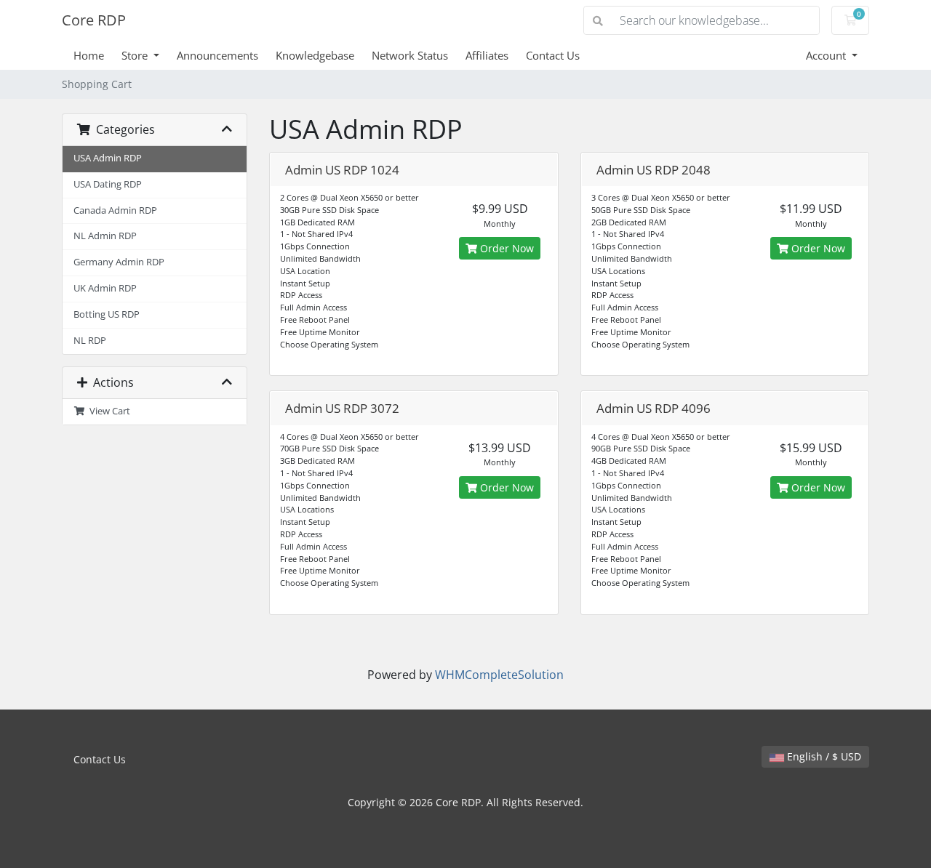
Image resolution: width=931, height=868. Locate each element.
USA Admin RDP (107, 158)
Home (88, 55)
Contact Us (553, 55)
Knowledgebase (315, 55)
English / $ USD (822, 756)
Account (827, 55)
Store (136, 55)
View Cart (107, 411)
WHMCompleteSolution (499, 675)
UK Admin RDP (105, 288)
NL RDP (89, 340)
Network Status (410, 55)
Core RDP (94, 20)
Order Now (505, 248)
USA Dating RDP (107, 184)
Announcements (217, 55)
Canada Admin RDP (115, 210)
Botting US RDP (106, 314)
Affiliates (487, 55)
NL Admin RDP (105, 236)
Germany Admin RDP (118, 262)
